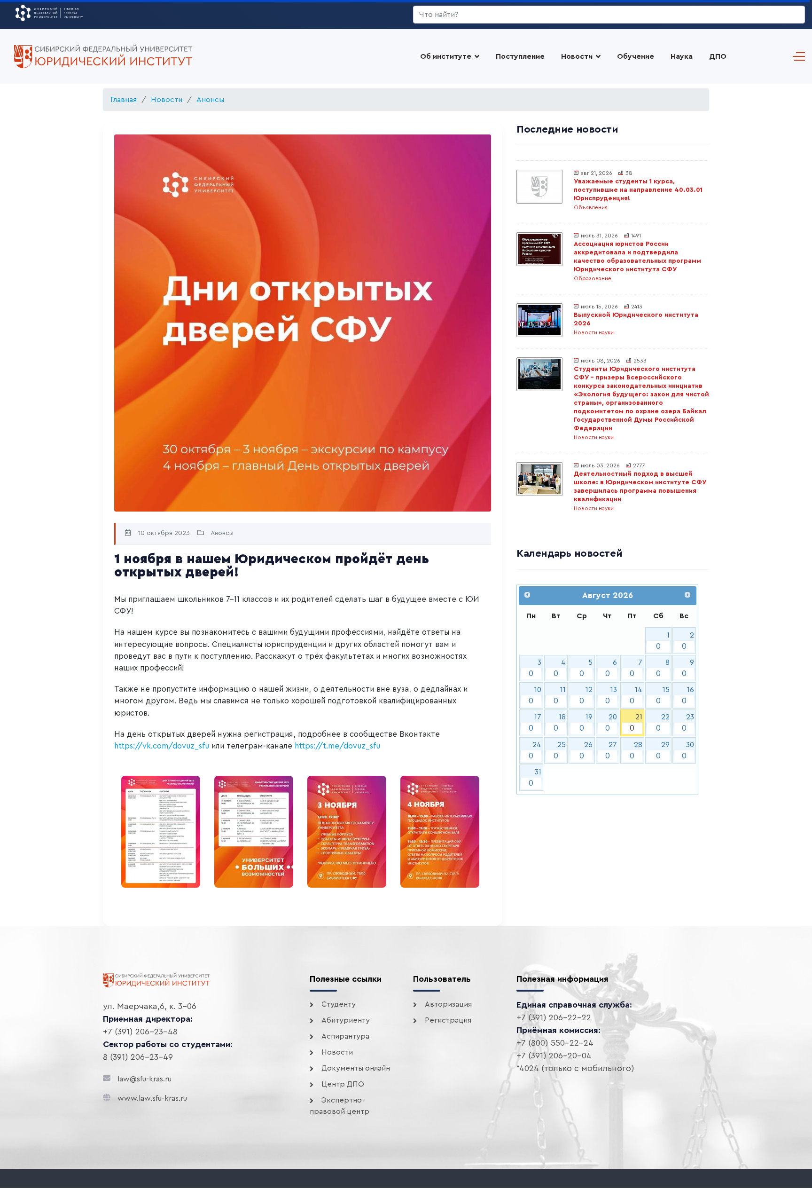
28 (636, 750)
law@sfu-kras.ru (144, 1079)
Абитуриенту (345, 1020)
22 (663, 722)
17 (535, 722)
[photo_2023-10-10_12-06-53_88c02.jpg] (346, 831)
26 (586, 750)
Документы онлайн (355, 1068)
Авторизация (448, 1004)
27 (611, 750)
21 (636, 722)
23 (688, 722)
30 (688, 750)
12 (586, 695)
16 (688, 695)
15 (663, 695)
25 (560, 750)
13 (611, 695)
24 (535, 750)
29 (663, 750)
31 (535, 777)
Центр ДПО (342, 1084)
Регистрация (448, 1020)
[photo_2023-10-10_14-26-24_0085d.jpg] (160, 831)
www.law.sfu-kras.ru (152, 1098)
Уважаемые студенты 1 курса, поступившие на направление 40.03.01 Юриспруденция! (638, 190)
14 (636, 695)
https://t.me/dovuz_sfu (337, 746)
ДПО (717, 56)
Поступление (520, 56)
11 (560, 695)
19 (586, 722)
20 (611, 722)
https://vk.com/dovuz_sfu (161, 746)
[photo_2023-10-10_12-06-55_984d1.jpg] (439, 831)
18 (560, 722)
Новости (577, 56)
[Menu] (797, 56)
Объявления (591, 207)
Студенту (338, 1004)
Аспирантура (345, 1036)
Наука (682, 56)
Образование (592, 278)
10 (535, 695)
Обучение (635, 56)
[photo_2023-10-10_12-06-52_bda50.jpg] (253, 831)
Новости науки (594, 332)
